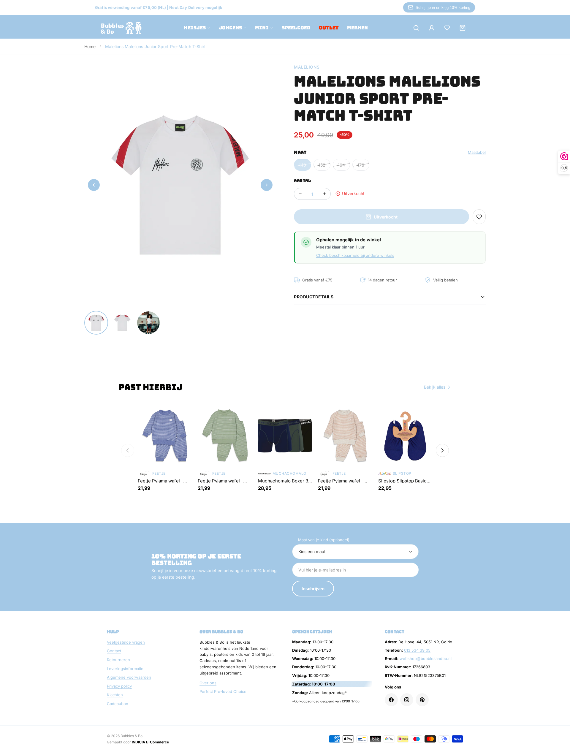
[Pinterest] (422, 699)
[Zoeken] (416, 27)
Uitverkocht (386, 216)
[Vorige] (127, 450)
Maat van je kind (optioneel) (323, 539)
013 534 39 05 (417, 650)
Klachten (115, 694)
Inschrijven (313, 588)
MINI (262, 28)
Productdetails (313, 296)
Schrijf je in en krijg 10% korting (443, 7)
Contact (114, 650)
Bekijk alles (434, 387)
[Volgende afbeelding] (267, 185)
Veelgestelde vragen (126, 642)
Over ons (208, 682)
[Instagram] (406, 699)
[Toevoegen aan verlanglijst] (479, 216)
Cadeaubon (117, 703)
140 (302, 164)
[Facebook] (391, 699)
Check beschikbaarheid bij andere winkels (355, 255)
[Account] (431, 27)
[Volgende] (442, 450)
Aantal (302, 180)
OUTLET (329, 28)
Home (90, 46)
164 (341, 164)
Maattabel (477, 152)
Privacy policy (119, 686)
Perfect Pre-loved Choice (223, 691)
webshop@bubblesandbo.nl (426, 658)
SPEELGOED (296, 28)
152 (322, 164)
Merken (357, 28)
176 (360, 164)
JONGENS (230, 28)
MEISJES (194, 28)
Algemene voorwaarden (129, 677)
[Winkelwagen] (462, 27)
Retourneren (118, 659)
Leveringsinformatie (125, 668)
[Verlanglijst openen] (447, 27)
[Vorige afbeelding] (94, 185)
